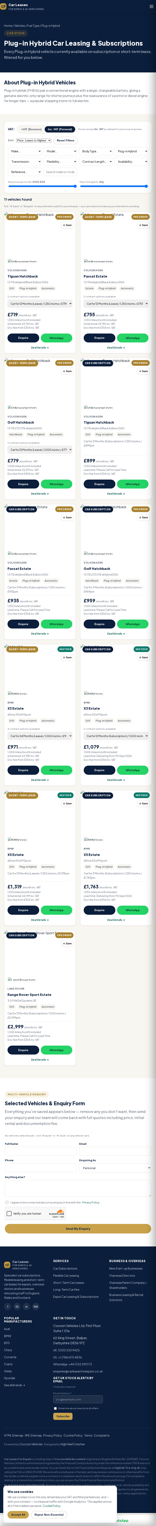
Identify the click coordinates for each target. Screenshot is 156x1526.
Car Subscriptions (65, 1268)
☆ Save (67, 225)
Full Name (11, 1143)
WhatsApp (57, 338)
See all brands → (14, 1385)
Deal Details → (40, 347)
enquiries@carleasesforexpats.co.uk (78, 1371)
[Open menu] (151, 6)
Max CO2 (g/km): (92, 181)
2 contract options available (24, 296)
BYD (7, 1343)
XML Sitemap (33, 1435)
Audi (7, 1329)
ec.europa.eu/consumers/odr (24, 1485)
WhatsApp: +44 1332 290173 (72, 1364)
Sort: (11, 140)
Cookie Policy (73, 1435)
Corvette (10, 1357)
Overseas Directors (122, 1275)
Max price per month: (26, 181)
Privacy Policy (91, 1202)
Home (8, 25)
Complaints (102, 1435)
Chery (8, 1350)
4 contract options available (24, 728)
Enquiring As (87, 1160)
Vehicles (19, 25)
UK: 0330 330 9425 (66, 1350)
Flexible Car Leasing (66, 1275)
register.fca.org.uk (127, 1467)
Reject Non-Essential (49, 1514)
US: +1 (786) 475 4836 (67, 1357)
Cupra (8, 1364)
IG (17, 1306)
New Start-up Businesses (126, 1268)
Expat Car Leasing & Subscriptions (76, 1296)
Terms (88, 1435)
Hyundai (9, 1378)
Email (83, 1143)
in (26, 1306)
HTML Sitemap (13, 1435)
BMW (7, 1336)
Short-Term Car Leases (68, 1282)
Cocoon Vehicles (31, 1444)
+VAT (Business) (31, 129)
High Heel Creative (73, 1444)
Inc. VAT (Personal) (60, 129)
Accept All (18, 1514)
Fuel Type (33, 25)
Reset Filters (65, 140)
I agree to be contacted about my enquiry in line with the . (56, 1202)
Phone (9, 1160)
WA (36, 1306)
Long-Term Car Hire (66, 1289)
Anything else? (15, 1177)
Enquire (23, 337)
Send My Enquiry (78, 1228)
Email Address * (62, 1393)
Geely (8, 1371)
